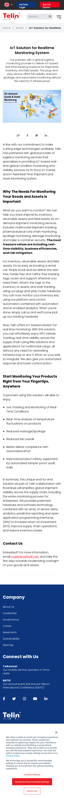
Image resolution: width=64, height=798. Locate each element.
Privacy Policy (12, 755)
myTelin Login (23, 5)
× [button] (56, 731)
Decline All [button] (32, 790)
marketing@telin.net (25, 557)
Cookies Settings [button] (32, 774)
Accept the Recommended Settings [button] (32, 781)
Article (19, 28)
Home (6, 28)
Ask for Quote (47, 5)
